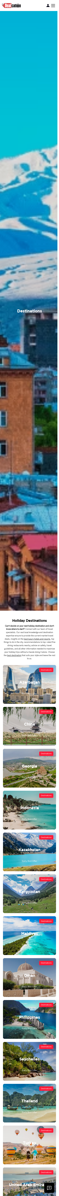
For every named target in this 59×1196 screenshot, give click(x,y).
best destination (14, 655)
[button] (53, 6)
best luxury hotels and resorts (37, 639)
